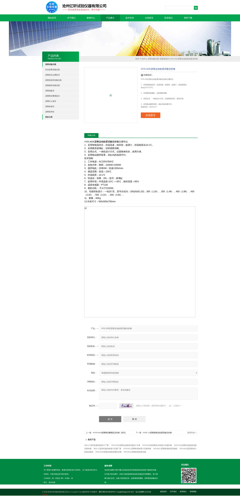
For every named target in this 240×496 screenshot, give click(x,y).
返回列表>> (192, 433)
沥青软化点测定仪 (52, 75)
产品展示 (110, 18)
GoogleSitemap (122, 492)
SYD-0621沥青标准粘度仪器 (135, 452)
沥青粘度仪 (49, 106)
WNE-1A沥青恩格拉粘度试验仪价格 (157, 433)
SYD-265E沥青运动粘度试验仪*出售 (125, 445)
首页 (137, 59)
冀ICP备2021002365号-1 (107, 492)
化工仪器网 (140, 492)
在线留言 (149, 18)
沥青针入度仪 (50, 101)
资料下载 (188, 18)
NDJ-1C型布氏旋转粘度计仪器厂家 (107, 449)
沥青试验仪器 (153, 59)
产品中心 (143, 59)
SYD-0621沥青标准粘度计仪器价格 (137, 449)
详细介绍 (91, 135)
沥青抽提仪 (49, 91)
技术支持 (130, 18)
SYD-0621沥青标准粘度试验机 (165, 449)
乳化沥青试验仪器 (52, 70)
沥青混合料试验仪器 (53, 80)
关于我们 (71, 18)
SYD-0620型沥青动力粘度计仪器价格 (157, 445)
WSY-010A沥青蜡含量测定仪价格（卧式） (110, 433)
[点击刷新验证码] (126, 405)
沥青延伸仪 (49, 112)
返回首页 (163, 492)
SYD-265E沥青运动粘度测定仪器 (108, 452)
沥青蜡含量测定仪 (52, 96)
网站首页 (52, 18)
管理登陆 (193, 492)
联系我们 (168, 18)
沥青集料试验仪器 (52, 85)
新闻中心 (91, 18)
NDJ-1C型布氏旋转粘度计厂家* (96, 445)
